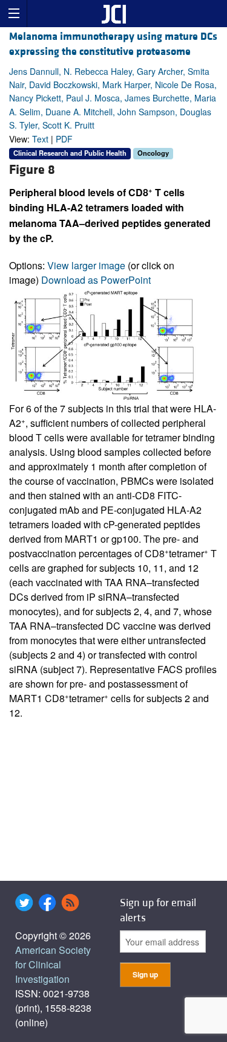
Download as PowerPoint (96, 280)
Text (40, 139)
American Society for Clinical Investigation (53, 964)
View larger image (86, 265)
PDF (64, 139)
